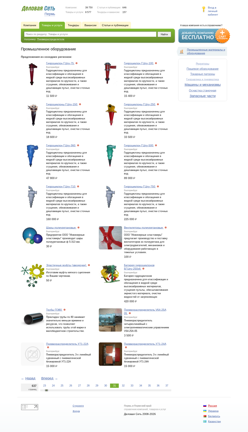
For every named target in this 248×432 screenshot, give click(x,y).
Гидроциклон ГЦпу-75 (60, 63)
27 (79, 385)
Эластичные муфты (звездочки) (66, 265)
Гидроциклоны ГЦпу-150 (62, 104)
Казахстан (214, 421)
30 (105, 385)
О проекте (78, 405)
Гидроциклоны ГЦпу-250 (140, 104)
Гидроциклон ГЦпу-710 (61, 186)
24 (53, 385)
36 (158, 385)
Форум (76, 411)
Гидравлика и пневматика (202, 79)
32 (123, 385)
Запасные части (203, 96)
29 (97, 385)
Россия (212, 405)
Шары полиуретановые (61, 227)
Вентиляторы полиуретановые (144, 227)
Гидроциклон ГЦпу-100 (139, 63)
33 (132, 385)
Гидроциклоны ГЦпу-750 (140, 186)
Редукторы (202, 63)
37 (166, 385)
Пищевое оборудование (203, 68)
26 (70, 385)
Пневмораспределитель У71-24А (145, 343)
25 (62, 385)
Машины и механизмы (203, 85)
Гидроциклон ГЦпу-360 (61, 145)
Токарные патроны (202, 74)
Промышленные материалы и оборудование (206, 51)
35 (149, 385)
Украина (213, 410)
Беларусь (214, 416)
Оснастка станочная (202, 90)
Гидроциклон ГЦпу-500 (139, 145)
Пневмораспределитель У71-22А (67, 343)
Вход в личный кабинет (213, 11)
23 (44, 385)
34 (140, 385)
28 (88, 385)
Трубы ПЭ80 (54, 309)
